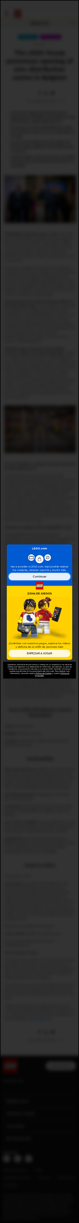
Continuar (39, 576)
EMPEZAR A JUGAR (39, 653)
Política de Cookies (43, 673)
